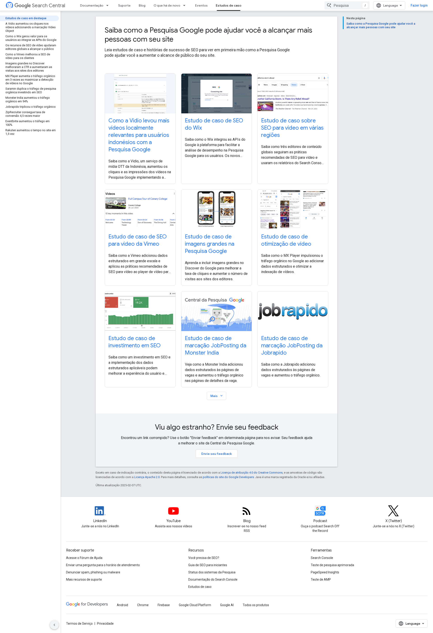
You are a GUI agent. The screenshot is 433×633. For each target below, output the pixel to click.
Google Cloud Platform (195, 605)
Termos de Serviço (79, 623)
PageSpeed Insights (325, 572)
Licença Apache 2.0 (147, 477)
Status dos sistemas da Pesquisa (211, 572)
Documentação (91, 5)
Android (122, 605)
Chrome (143, 605)
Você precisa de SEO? (203, 558)
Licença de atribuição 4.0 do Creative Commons (252, 472)
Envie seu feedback (216, 454)
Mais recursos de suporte (84, 579)
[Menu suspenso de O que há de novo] (185, 5)
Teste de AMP (321, 579)
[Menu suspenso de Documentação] (108, 5)
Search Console (322, 558)
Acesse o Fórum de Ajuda (84, 558)
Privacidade (105, 623)
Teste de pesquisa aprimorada (332, 565)
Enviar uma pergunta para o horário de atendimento (103, 565)
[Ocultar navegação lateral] (54, 624)
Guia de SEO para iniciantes (207, 565)
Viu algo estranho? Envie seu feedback (216, 427)
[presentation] (216, 35)
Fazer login (419, 5)
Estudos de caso (228, 5)
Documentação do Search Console (212, 579)
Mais (216, 396)
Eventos (201, 5)
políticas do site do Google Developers (228, 477)
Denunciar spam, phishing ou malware (93, 572)
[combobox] (347, 5)
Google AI (227, 605)
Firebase (164, 605)
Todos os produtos (256, 605)
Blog (142, 5)
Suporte (124, 5)
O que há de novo (167, 5)
